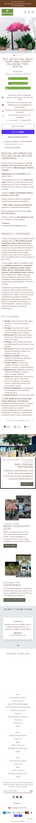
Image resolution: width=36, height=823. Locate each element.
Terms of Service (18, 745)
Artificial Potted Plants (18, 735)
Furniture (18, 713)
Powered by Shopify (18, 821)
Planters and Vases (17, 710)
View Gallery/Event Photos (18, 717)
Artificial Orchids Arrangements (18, 707)
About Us (18, 720)
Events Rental (18, 701)
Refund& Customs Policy (18, 748)
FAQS (18, 751)
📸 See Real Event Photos (18, 83)
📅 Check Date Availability (18, 78)
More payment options (18, 137)
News (18, 742)
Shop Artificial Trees (18, 698)
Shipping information (18, 420)
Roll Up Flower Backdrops (18, 704)
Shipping (8, 74)
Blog (18, 726)
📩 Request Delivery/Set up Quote (18, 88)
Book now (10, 546)
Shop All (27, 484)
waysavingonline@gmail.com (14, 225)
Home (18, 694)
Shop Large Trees (14, 600)
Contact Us (18, 723)
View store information (13, 147)
